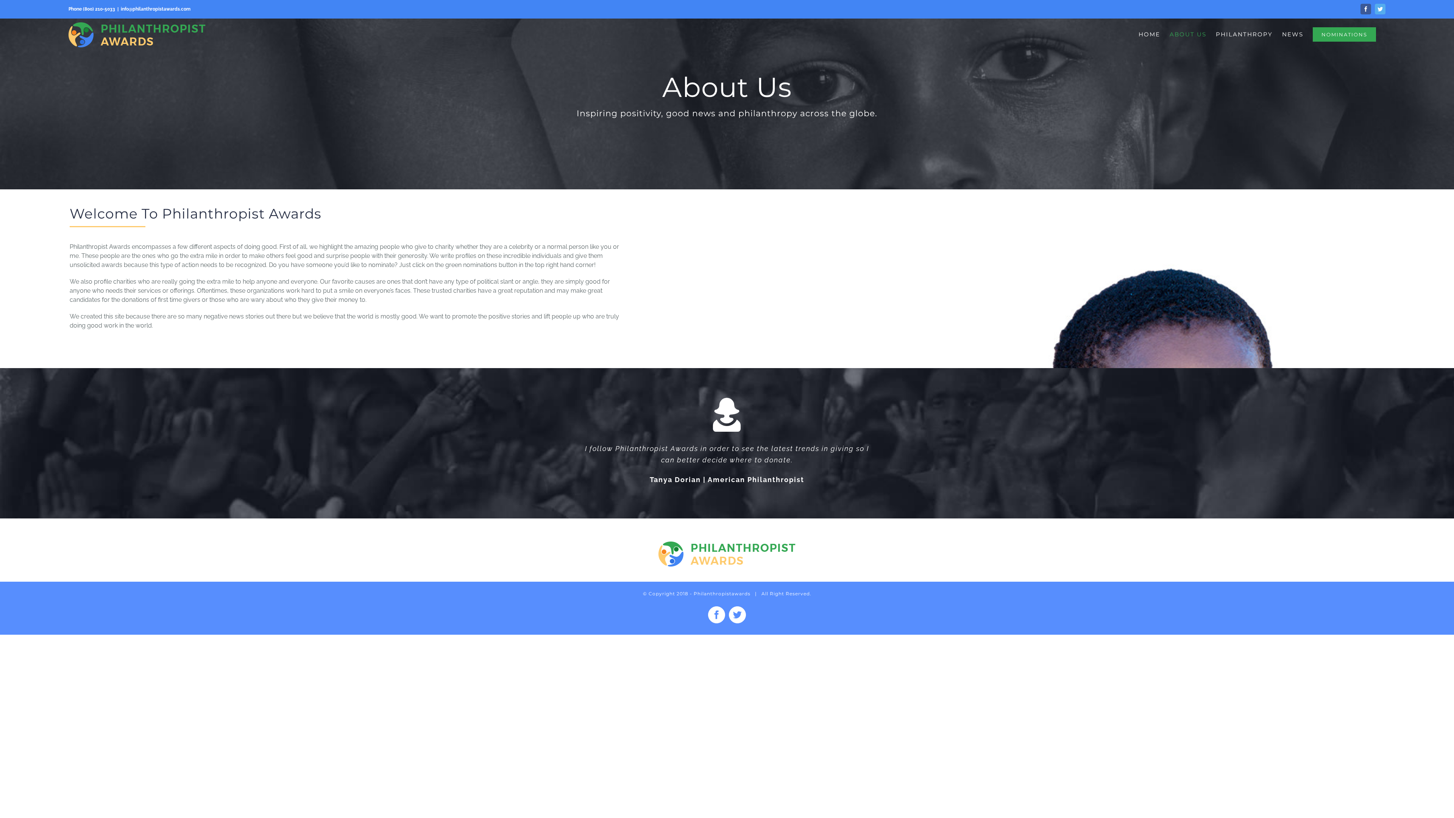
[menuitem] (1149, 34)
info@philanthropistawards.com (155, 9)
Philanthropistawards (722, 593)
